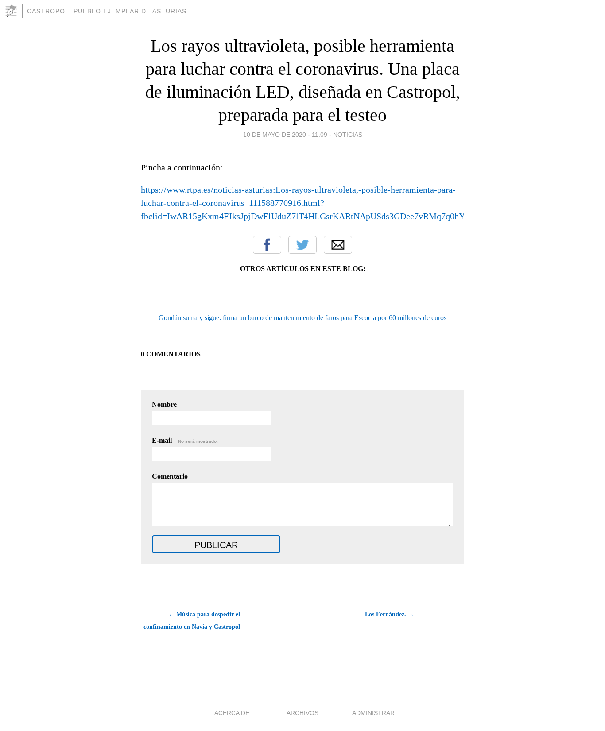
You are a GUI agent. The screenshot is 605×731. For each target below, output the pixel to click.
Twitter (302, 245)
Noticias (347, 134)
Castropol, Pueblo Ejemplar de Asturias (106, 11)
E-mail (185, 440)
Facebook (267, 245)
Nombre (164, 404)
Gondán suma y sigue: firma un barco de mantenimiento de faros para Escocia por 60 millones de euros (302, 317)
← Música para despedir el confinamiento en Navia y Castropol (191, 620)
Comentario (170, 476)
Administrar (373, 712)
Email (338, 245)
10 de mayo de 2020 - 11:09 (285, 134)
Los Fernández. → (389, 614)
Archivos (302, 712)
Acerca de (231, 712)
